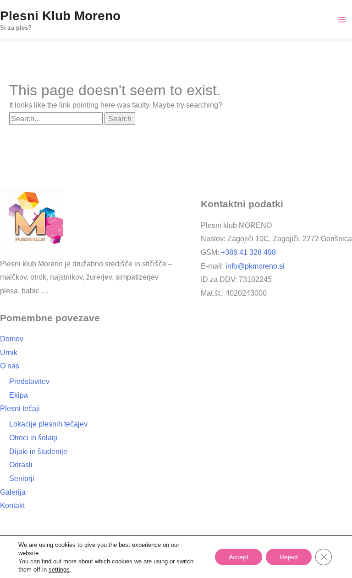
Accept (237, 556)
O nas (10, 366)
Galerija (13, 492)
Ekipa (18, 395)
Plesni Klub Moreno (58, 15)
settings (61, 569)
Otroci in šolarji (35, 437)
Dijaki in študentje (40, 451)
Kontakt (13, 505)
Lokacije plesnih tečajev (49, 424)
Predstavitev (30, 381)
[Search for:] (57, 118)
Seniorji (22, 478)
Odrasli (21, 464)
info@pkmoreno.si (255, 266)
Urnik (9, 352)
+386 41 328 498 (246, 252)
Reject (288, 556)
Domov (12, 339)
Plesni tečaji (20, 408)
